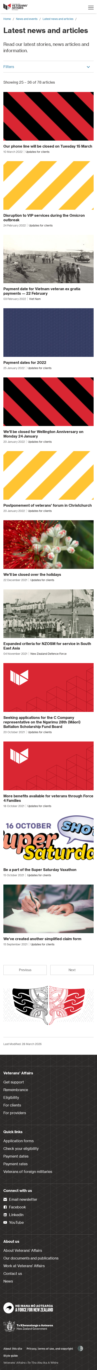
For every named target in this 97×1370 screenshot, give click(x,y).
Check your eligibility (21, 1148)
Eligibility (11, 1097)
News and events (26, 18)
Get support (13, 1082)
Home (7, 18)
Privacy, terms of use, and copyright (50, 1348)
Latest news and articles (58, 18)
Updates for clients (37, 151)
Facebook (17, 1207)
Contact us (12, 1273)
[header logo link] (15, 6)
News (8, 1281)
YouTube (16, 1222)
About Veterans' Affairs (22, 1250)
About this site (12, 1348)
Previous (25, 970)
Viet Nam (35, 298)
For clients (12, 1105)
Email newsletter (22, 1199)
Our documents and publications (30, 1258)
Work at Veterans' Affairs (24, 1266)
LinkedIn (15, 1214)
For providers (14, 1113)
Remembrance (15, 1090)
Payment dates (15, 1156)
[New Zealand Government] (28, 1324)
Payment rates (15, 1164)
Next (72, 970)
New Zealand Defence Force (48, 653)
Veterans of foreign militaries (27, 1171)
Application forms (18, 1141)
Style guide (10, 1355)
